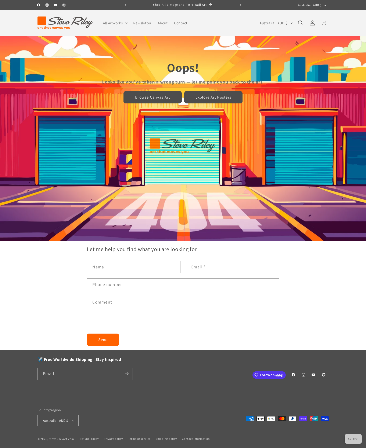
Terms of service (139, 439)
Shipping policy (166, 439)
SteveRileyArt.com (61, 439)
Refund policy (89, 439)
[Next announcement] (240, 5)
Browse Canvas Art (152, 97)
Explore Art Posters (213, 97)
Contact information (196, 439)
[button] (115, 23)
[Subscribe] (127, 374)
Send (103, 339)
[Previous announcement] (125, 5)
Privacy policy (113, 439)
